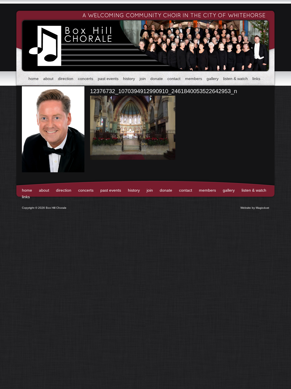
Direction (65, 78)
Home (33, 78)
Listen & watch (235, 78)
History (129, 78)
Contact (173, 78)
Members (193, 78)
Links (256, 78)
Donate (156, 78)
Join (143, 78)
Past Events (108, 78)
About (48, 78)
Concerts (85, 78)
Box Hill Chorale (60, 36)
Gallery (213, 78)
